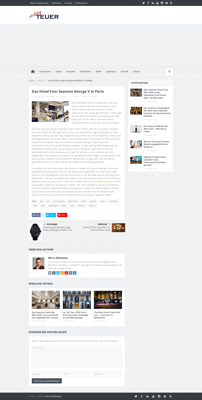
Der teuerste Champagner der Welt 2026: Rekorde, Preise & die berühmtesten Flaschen (157, 112)
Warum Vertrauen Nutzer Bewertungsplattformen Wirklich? (156, 144)
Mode (98, 71)
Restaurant (53, 206)
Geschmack (72, 201)
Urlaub (136, 71)
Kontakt (68, 3)
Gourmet (70, 71)
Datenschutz (81, 3)
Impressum (56, 3)
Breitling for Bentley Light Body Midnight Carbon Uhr (57, 229)
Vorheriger (52, 224)
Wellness (81, 206)
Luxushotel (113, 201)
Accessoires (45, 71)
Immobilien (85, 71)
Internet (93, 201)
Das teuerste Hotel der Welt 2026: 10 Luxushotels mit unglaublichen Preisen (45, 315)
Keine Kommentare (89, 96)
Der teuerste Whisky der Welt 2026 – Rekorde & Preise (156, 129)
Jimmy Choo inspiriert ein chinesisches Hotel (96, 228)
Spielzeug (111, 71)
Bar (48, 201)
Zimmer (92, 206)
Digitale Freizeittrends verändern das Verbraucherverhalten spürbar (155, 161)
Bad (41, 201)
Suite (72, 206)
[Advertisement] (101, 45)
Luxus (102, 201)
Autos (59, 71)
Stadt (64, 206)
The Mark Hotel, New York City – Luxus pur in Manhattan (107, 315)
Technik (124, 71)
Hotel (78, 96)
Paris (35, 206)
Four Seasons (59, 201)
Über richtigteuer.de (39, 3)
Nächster (102, 224)
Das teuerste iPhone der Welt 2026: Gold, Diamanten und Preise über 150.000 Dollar (156, 93)
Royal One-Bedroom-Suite (101, 181)
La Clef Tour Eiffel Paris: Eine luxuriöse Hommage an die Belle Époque (75, 315)
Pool (43, 206)
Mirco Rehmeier (48, 96)
